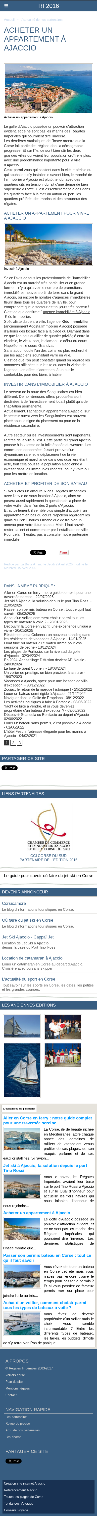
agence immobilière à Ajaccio (66, 312)
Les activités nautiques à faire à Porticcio (37, 702)
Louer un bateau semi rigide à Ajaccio (34, 693)
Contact (11, 1395)
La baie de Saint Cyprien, (24, 668)
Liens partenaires (23, 793)
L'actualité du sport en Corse (28, 979)
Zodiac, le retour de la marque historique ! (37, 689)
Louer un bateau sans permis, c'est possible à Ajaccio (47, 723)
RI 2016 (48, 5)
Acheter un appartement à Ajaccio (36, 1213)
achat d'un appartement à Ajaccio (55, 411)
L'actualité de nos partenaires (42, 20)
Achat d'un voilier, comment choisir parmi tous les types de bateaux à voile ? (44, 620)
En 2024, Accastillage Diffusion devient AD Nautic (44, 660)
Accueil (9, 20)
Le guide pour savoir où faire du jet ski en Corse (48, 875)
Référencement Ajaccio (20, 1490)
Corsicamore (14, 903)
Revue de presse (17, 1423)
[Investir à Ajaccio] (48, 225)
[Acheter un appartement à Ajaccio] (48, 65)
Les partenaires (16, 1417)
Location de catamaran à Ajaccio (32, 958)
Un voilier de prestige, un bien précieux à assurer (43, 672)
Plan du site (14, 1382)
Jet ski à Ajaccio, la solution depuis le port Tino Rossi (46, 601)
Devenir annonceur (25, 892)
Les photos (13, 1437)
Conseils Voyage (16, 1510)
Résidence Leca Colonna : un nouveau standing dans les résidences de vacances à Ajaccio (47, 636)
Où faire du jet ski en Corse (27, 920)
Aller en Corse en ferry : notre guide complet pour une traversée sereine (47, 1120)
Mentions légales (17, 1388)
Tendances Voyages (18, 1503)
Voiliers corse (15, 1375)
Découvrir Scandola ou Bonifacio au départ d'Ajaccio (46, 714)
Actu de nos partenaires (22, 1430)
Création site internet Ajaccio (24, 1483)
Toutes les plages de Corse (23, 1497)
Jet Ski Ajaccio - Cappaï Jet (28, 937)
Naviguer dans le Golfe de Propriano (33, 698)
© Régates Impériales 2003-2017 (29, 1368)
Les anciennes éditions (29, 1005)
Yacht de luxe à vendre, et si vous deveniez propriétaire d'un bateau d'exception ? (39, 708)
